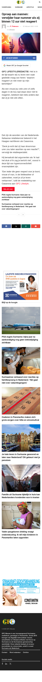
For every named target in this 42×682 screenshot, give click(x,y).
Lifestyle (30, 7)
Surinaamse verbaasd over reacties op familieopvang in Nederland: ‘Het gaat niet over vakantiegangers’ (19, 206)
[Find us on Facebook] (2, 664)
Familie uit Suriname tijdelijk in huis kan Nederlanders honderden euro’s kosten (21, 496)
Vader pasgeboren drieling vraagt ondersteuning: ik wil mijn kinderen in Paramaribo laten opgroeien (20, 534)
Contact (4, 652)
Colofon (26, 652)
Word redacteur (15, 652)
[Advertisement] (21, 115)
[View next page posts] (23, 214)
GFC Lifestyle (22, 183)
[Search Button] (39, 2)
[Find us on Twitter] (10, 663)
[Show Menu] (2, 2)
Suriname (19, 7)
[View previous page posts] (19, 214)
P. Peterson (14, 26)
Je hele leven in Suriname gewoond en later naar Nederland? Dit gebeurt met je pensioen (21, 457)
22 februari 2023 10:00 (30, 26)
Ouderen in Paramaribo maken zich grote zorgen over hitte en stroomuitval (20, 418)
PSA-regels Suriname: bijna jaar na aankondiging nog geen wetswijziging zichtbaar (17, 197)
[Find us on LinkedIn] (6, 664)
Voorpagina (6, 7)
